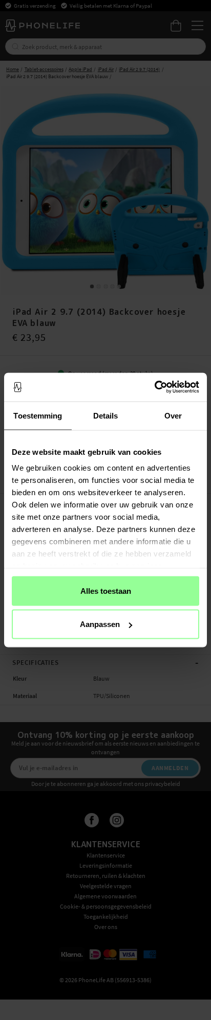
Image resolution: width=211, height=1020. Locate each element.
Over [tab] (173, 415)
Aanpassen (100, 624)
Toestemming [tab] (37, 415)
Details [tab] (105, 415)
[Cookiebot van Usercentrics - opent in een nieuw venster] (154, 387)
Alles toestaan (105, 590)
